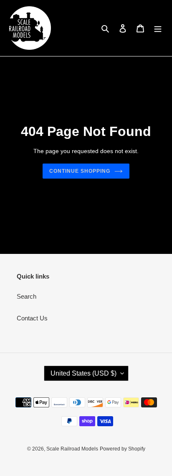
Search (26, 296)
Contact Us (32, 318)
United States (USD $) (83, 373)
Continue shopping (79, 171)
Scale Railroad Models (72, 449)
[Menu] (158, 28)
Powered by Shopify (122, 449)
